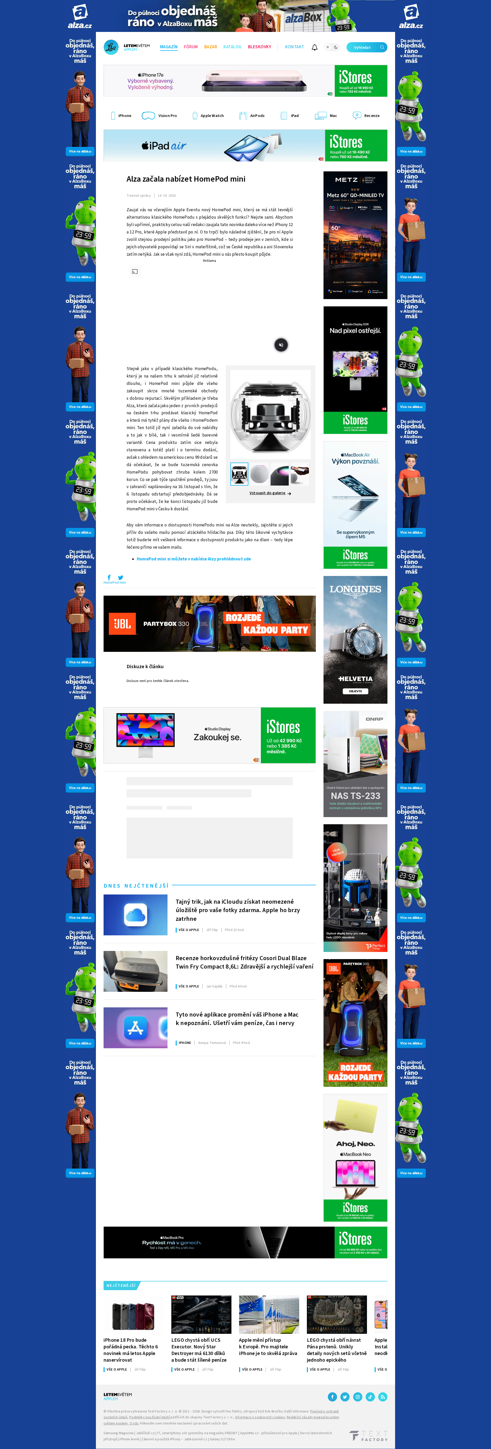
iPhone (185, 1043)
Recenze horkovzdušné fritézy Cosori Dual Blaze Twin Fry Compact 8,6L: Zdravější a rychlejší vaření (245, 962)
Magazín (169, 47)
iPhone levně (129, 1439)
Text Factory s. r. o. (163, 1411)
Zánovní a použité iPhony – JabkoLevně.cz (174, 1439)
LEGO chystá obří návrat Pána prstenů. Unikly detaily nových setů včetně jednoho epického (337, 1350)
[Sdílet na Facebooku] (109, 578)
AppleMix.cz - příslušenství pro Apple (268, 1433)
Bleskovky (259, 47)
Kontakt (294, 47)
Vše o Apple (189, 930)
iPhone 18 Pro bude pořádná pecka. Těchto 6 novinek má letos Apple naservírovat (131, 1350)
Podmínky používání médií (149, 1417)
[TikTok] (370, 1396)
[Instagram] (357, 1396)
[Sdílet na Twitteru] (120, 578)
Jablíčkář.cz (145, 1433)
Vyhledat (362, 47)
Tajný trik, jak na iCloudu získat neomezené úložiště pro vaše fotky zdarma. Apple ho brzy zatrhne (238, 910)
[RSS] (382, 1396)
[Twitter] (345, 1396)
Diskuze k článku (145, 666)
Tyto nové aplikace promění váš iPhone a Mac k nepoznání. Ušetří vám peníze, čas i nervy (237, 1019)
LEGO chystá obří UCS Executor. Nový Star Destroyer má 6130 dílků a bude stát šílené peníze (199, 1350)
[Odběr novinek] (314, 48)
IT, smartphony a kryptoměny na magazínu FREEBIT (197, 1433)
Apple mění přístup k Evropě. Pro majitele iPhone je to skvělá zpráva (268, 1347)
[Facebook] (332, 1396)
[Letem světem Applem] (127, 47)
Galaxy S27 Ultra (222, 1439)
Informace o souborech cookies (260, 1417)
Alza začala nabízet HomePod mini (186, 179)
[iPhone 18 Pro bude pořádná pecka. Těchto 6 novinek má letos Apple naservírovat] (134, 1314)
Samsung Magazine (118, 1433)
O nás (134, 1423)
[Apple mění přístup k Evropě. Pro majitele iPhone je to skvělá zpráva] (269, 1314)
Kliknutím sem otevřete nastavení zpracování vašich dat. (184, 1423)
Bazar (210, 47)
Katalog (233, 47)
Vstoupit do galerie (268, 493)
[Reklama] (80, 16)
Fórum (191, 47)
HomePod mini (115, 582)
